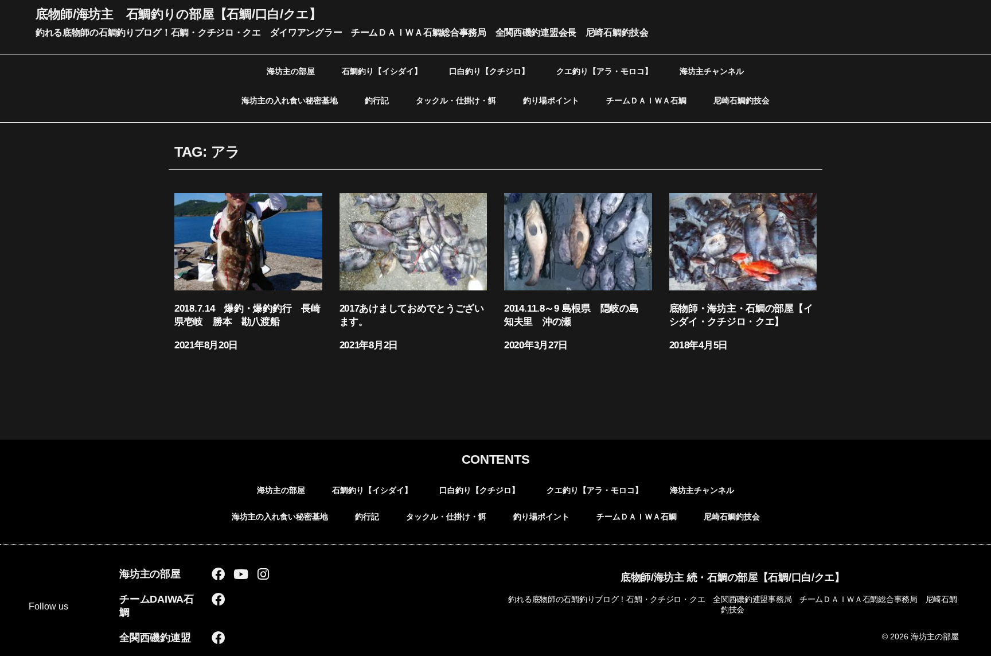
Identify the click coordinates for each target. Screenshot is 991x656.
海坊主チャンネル (712, 71)
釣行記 (377, 100)
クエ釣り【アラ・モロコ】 (604, 71)
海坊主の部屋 (291, 71)
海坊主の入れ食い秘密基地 (289, 100)
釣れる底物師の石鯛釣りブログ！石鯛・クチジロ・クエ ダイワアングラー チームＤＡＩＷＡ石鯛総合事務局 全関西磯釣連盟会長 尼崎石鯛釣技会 (342, 32)
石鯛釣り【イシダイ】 (382, 71)
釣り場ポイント (551, 100)
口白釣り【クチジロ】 (489, 71)
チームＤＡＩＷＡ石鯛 (646, 100)
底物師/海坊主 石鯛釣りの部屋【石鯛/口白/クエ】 (179, 14)
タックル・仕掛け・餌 (456, 100)
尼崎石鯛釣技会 (741, 100)
